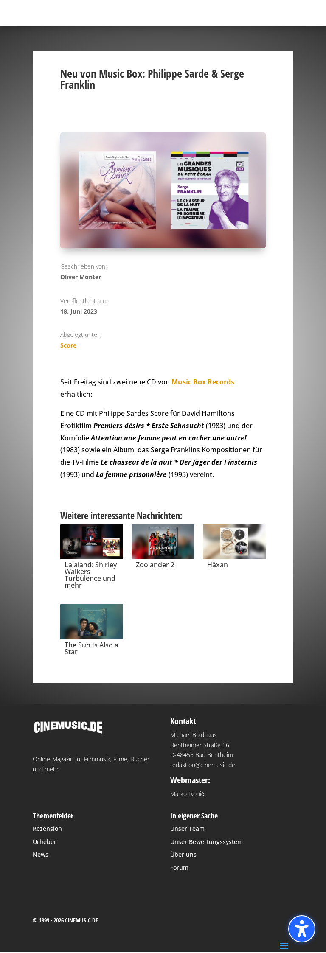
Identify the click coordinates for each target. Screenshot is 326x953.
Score (68, 345)
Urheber (44, 842)
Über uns (183, 854)
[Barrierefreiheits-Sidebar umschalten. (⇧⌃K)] (301, 928)
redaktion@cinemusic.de (202, 765)
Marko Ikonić (187, 794)
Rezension (47, 828)
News (40, 854)
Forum (179, 867)
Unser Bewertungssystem (206, 842)
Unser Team (187, 828)
